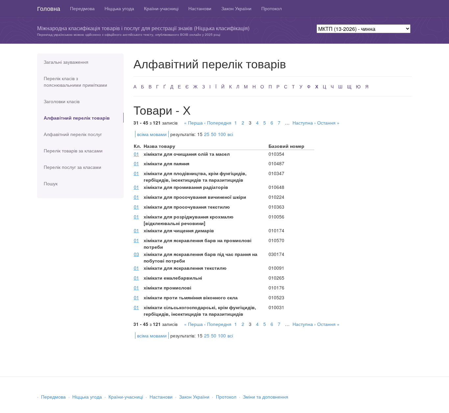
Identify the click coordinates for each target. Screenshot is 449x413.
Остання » (328, 122)
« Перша (193, 122)
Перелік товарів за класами (73, 150)
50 (213, 134)
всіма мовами (152, 134)
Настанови (199, 8)
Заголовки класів (62, 101)
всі (230, 134)
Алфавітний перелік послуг (73, 134)
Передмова (82, 8)
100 (222, 134)
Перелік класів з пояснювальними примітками (75, 81)
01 (136, 153)
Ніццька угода (119, 8)
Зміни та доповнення (265, 396)
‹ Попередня (217, 122)
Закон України (236, 8)
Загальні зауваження (66, 61)
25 (206, 134)
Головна (48, 8)
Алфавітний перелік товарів (77, 117)
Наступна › (304, 122)
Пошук (51, 183)
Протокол (271, 8)
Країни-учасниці (161, 8)
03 (136, 254)
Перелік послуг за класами (72, 167)
